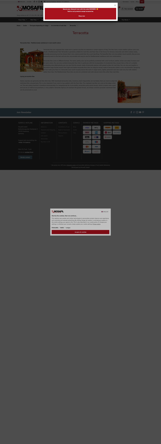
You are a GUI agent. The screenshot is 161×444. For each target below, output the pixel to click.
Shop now (82, 16)
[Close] (115, 5)
